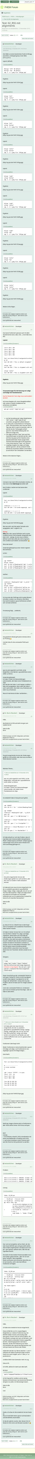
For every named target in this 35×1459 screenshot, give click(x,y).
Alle (21, 35)
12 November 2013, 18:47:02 (9, 329)
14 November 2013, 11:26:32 (9, 666)
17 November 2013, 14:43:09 (9, 1320)
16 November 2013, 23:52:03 (9, 1240)
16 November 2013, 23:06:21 (9, 1014)
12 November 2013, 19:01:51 (9, 633)
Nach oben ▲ (28, 1455)
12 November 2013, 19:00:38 (9, 478)
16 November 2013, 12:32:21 (9, 867)
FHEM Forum (11, 7)
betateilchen (9, 44)
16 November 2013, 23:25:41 (9, 1116)
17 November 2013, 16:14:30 (9, 1408)
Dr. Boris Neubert (10, 713)
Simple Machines (22, 1457)
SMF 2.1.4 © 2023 (13, 1457)
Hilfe (4, 1455)
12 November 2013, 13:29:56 (9, 46)
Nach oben (5, 1441)
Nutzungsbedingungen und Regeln (15, 1455)
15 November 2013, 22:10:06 (9, 748)
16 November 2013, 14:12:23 (9, 921)
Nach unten (5, 35)
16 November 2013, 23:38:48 (9, 1166)
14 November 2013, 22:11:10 (9, 716)
